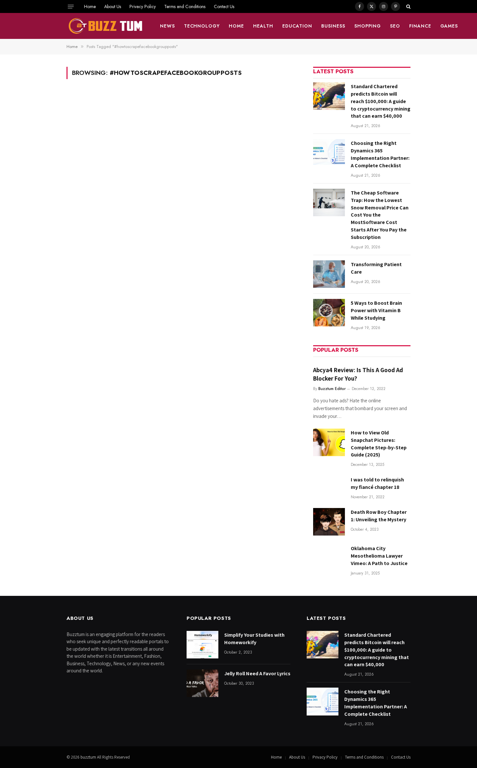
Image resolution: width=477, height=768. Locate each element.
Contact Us (224, 6)
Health (263, 26)
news (167, 26)
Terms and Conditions (184, 6)
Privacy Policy (142, 6)
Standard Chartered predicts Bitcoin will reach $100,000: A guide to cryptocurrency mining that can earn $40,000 (380, 101)
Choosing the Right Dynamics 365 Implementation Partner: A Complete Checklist (380, 154)
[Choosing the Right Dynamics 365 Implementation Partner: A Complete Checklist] (329, 153)
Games (449, 26)
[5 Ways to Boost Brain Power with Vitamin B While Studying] (329, 312)
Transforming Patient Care (376, 268)
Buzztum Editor (332, 389)
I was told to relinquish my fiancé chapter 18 (377, 483)
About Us (112, 6)
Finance (420, 26)
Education (297, 26)
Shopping (367, 26)
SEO (395, 26)
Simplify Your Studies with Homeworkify (254, 639)
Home (90, 6)
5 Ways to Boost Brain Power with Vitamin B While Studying (376, 310)
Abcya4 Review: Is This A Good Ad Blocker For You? (358, 374)
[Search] (407, 6)
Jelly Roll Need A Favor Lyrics (257, 673)
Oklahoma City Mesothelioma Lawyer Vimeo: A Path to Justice (379, 556)
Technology (202, 26)
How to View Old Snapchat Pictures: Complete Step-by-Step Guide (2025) (379, 443)
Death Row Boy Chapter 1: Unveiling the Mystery (379, 516)
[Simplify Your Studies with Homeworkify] (202, 644)
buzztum (88, 757)
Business (333, 26)
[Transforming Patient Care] (329, 274)
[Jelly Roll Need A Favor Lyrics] (202, 683)
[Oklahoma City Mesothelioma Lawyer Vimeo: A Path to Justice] (329, 558)
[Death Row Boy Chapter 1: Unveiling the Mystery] (329, 522)
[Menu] (71, 6)
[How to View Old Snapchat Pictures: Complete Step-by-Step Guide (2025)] (329, 442)
